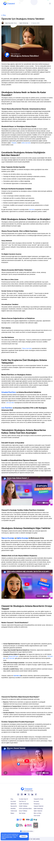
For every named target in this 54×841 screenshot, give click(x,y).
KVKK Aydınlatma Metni (25, 808)
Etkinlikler (13, 808)
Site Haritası (22, 813)
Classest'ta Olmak (38, 799)
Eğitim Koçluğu (22, 538)
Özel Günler (37, 815)
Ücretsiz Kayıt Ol (23, 799)
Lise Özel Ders (6, 408)
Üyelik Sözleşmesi (24, 803)
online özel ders (26, 143)
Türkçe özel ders (27, 348)
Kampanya (36, 803)
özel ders (31, 209)
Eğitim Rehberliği (23, 23)
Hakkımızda (14, 810)
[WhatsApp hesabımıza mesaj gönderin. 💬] (18, 794)
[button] (49, 3)
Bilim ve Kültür (37, 813)
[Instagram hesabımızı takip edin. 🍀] (21, 794)
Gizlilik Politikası (23, 806)
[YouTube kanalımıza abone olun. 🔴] (25, 794)
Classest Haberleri (38, 806)
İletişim (12, 813)
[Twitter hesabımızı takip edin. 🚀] (28, 794)
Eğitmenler (13, 803)
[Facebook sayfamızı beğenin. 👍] (35, 794)
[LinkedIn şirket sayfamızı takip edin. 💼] (32, 794)
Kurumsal (13, 801)
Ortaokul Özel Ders (8, 392)
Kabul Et (24, 836)
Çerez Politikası (23, 810)
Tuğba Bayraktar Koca (11, 23)
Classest (13, 143)
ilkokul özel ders (13, 656)
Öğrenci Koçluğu (7, 538)
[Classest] (9, 3)
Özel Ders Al (22, 801)
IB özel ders (11, 658)
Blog (4, 15)
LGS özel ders (10, 402)
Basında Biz (14, 806)
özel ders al (17, 675)
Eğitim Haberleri (38, 810)
